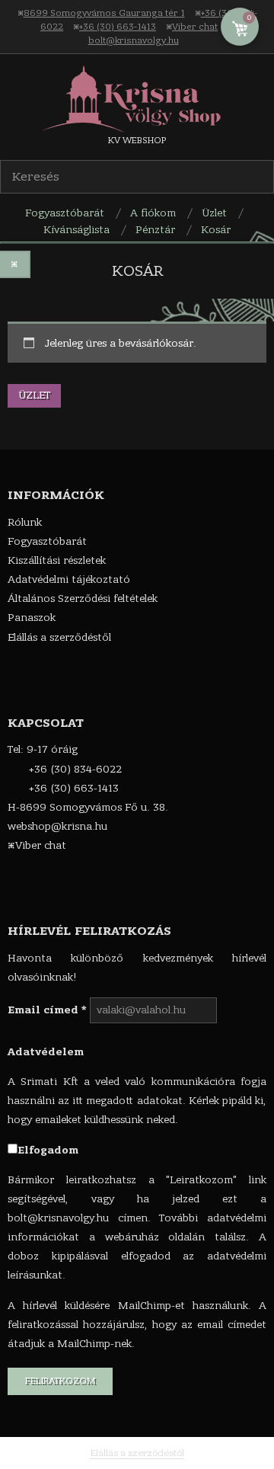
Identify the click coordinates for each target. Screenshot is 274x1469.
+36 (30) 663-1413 (117, 26)
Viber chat (195, 26)
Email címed (47, 1009)
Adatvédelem (46, 1051)
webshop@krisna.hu (57, 826)
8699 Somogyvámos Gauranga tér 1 (104, 13)
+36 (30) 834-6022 (75, 769)
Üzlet (34, 395)
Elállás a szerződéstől (137, 1453)
